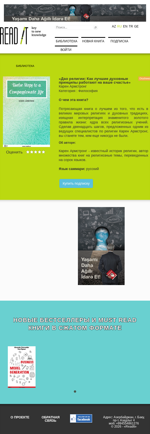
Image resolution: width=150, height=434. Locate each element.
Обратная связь (51, 418)
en (125, 26)
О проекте (20, 417)
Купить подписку (76, 183)
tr (131, 26)
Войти (66, 49)
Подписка (119, 41)
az (114, 26)
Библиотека (66, 41)
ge (136, 26)
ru (119, 26)
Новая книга (93, 41)
